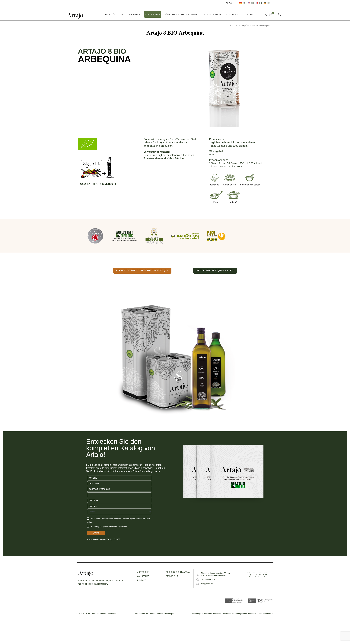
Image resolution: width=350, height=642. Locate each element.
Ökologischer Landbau (178, 572)
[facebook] (70, 3)
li (248, 575)
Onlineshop (143, 576)
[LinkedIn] (82, 3)
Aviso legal (196, 614)
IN (260, 575)
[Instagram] (78, 3)
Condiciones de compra (211, 614)
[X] (74, 3)
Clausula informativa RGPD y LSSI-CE (103, 539)
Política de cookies (248, 614)
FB (266, 575)
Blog (229, 3)
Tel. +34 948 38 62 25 (209, 580)
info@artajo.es (207, 584)
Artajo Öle (143, 572)
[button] (279, 15)
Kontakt (141, 580)
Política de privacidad (231, 614)
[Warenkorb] (271, 14)
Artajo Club (172, 576)
